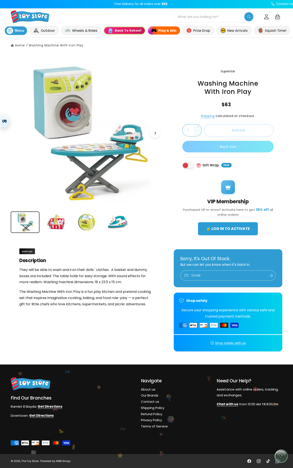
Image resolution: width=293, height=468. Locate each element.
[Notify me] (271, 275)
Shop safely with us (230, 343)
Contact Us (284, 4)
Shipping (208, 116)
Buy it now (228, 146)
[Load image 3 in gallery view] (86, 222)
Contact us (150, 401)
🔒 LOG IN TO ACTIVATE (228, 228)
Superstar (228, 71)
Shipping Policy (152, 408)
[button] (277, 16)
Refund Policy (151, 414)
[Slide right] (155, 133)
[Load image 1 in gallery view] (25, 222)
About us (148, 389)
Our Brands (149, 395)
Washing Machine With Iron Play (56, 45)
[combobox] (213, 16)
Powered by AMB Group (55, 461)
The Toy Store (30, 461)
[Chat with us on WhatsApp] (281, 456)
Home (20, 45)
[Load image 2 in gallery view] (56, 222)
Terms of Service (154, 426)
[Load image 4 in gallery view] (117, 222)
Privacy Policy (151, 420)
